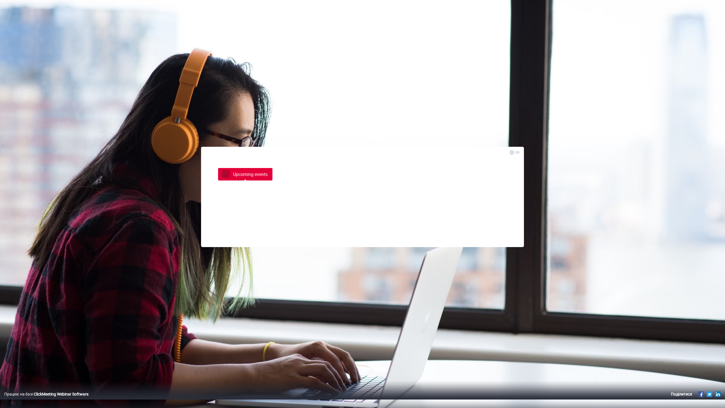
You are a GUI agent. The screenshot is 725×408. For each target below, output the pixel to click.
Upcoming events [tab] (250, 174)
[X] (709, 394)
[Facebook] (701, 394)
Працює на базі (46, 394)
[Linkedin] (718, 394)
